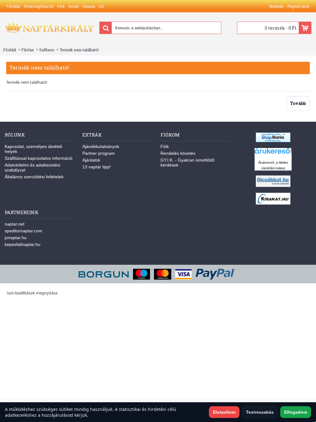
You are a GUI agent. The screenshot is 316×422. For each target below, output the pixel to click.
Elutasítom (224, 412)
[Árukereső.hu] (273, 153)
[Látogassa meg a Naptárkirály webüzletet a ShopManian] (273, 140)
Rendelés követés (177, 153)
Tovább (298, 103)
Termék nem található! (79, 49)
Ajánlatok (91, 160)
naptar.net (14, 224)
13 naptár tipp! (96, 166)
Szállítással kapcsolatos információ (39, 158)
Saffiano (46, 49)
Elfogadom (295, 412)
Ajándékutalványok (100, 146)
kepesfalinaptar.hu (22, 244)
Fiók (164, 146)
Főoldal (9, 49)
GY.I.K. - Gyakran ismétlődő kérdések (187, 162)
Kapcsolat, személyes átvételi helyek (33, 149)
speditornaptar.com (23, 230)
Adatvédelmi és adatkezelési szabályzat (32, 167)
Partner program (98, 153)
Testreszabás (260, 412)
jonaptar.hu (16, 237)
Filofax (27, 49)
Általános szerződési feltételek (34, 176)
